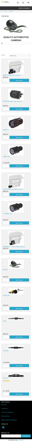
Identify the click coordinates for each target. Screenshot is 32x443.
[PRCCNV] (16, 347)
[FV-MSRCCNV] (16, 207)
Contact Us (4, 408)
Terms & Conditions (7, 412)
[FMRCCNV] (16, 150)
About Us (4, 405)
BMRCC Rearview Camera (12, 75)
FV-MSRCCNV (7, 214)
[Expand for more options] (17, 3)
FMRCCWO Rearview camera (13, 189)
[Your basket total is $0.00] (28, 3)
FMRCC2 (6, 130)
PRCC (5, 321)
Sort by (3, 55)
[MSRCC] (16, 264)
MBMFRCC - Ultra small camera (14, 247)
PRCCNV (6, 351)
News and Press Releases (9, 420)
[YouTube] (3, 427)
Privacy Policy (5, 416)
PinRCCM (6, 295)
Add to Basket (19, 80)
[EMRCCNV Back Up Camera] (16, 94)
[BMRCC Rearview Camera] (16, 67)
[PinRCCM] (16, 291)
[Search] (23, 3)
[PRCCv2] (16, 375)
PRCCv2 (5, 378)
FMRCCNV (6, 157)
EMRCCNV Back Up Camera (12, 101)
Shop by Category (24, 8)
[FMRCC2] (16, 123)
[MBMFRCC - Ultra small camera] (16, 238)
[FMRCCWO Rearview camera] (16, 181)
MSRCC (5, 270)
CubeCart (21, 440)
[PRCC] (16, 318)
